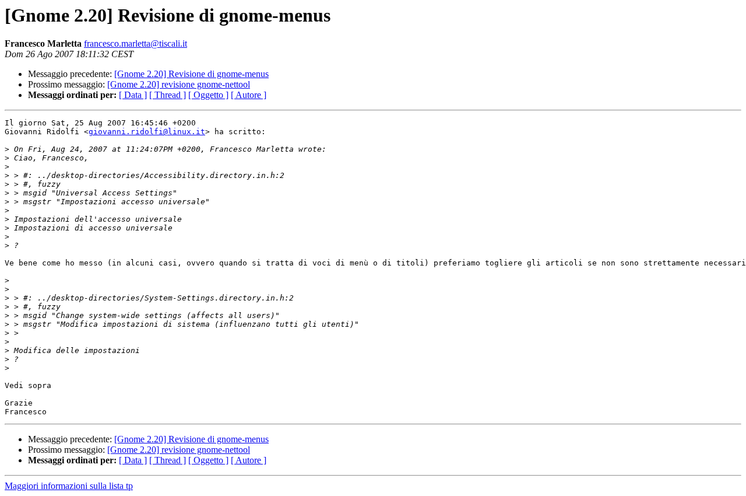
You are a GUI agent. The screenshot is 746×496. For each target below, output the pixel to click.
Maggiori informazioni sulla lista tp (69, 486)
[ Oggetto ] (208, 95)
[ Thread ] (167, 95)
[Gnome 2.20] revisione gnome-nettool (178, 84)
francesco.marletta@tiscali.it (135, 43)
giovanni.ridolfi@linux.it (147, 131)
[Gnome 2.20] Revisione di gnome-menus (191, 74)
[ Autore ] (248, 95)
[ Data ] (133, 95)
